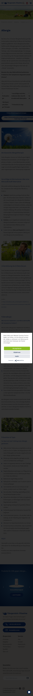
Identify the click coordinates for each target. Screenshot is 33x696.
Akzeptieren (16, 348)
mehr (17, 356)
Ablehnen (17, 352)
